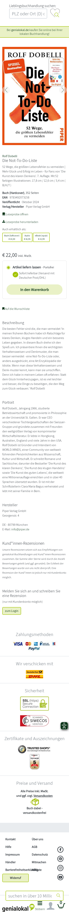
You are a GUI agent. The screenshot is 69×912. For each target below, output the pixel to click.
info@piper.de (20, 529)
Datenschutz (40, 854)
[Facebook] (60, 850)
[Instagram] (60, 868)
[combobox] (30, 895)
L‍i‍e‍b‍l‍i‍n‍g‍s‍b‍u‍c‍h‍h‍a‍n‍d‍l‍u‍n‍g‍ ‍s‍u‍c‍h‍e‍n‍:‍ (32, 5)
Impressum (12, 854)
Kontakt (10, 839)
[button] (39, 906)
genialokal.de (20, 30)
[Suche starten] (58, 895)
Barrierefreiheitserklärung (17, 870)
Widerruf (15, 878)
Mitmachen (39, 862)
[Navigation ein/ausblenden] (50, 906)
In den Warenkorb (34, 289)
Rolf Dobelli (9, 156)
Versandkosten (43, 796)
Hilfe (8, 847)
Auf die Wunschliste (17, 309)
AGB (34, 847)
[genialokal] (18, 908)
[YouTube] (60, 878)
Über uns (37, 839)
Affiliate (37, 870)
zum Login (11, 611)
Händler (10, 862)
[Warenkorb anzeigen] (61, 907)
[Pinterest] (60, 859)
